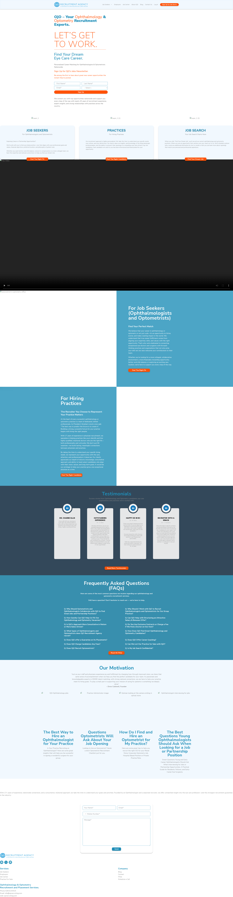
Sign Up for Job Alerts (169, 4)
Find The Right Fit (139, 370)
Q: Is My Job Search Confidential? (139, 648)
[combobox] (85, 814)
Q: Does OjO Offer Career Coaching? (140, 640)
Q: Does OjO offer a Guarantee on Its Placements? (85, 640)
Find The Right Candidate (71, 475)
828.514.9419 (10, 891)
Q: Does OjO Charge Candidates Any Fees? (82, 644)
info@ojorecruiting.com (13, 893)
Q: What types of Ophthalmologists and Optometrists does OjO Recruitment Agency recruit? (83, 633)
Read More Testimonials (116, 568)
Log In (156, 4)
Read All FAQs (116, 653)
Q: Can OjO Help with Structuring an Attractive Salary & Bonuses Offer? (145, 619)
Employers (117, 4)
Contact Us (148, 4)
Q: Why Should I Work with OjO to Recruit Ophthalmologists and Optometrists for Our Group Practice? (147, 611)
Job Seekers (106, 4)
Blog (141, 4)
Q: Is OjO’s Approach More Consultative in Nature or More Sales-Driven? (85, 625)
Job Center (126, 4)
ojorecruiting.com (10, 896)
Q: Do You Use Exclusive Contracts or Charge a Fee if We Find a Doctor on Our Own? (146, 625)
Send (116, 849)
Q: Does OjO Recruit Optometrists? (79, 648)
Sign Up (81, 92)
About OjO (135, 4)
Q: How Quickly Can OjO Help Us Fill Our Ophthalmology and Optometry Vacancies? (82, 619)
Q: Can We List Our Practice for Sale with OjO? (145, 644)
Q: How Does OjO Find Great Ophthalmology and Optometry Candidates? (146, 632)
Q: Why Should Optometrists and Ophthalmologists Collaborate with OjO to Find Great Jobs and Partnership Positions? (84, 611)
